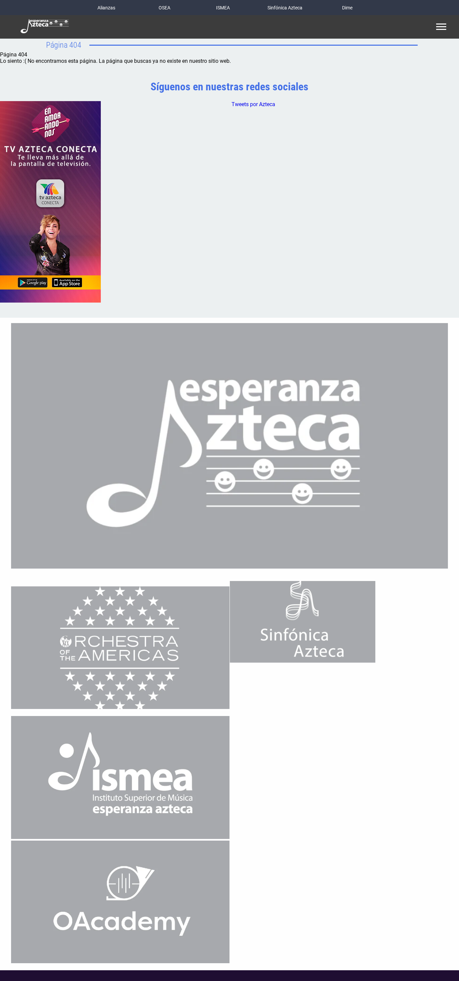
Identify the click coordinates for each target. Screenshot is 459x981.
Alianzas (106, 7)
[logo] (45, 27)
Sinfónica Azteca (284, 7)
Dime (347, 7)
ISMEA (223, 7)
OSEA (164, 7)
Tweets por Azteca (253, 104)
